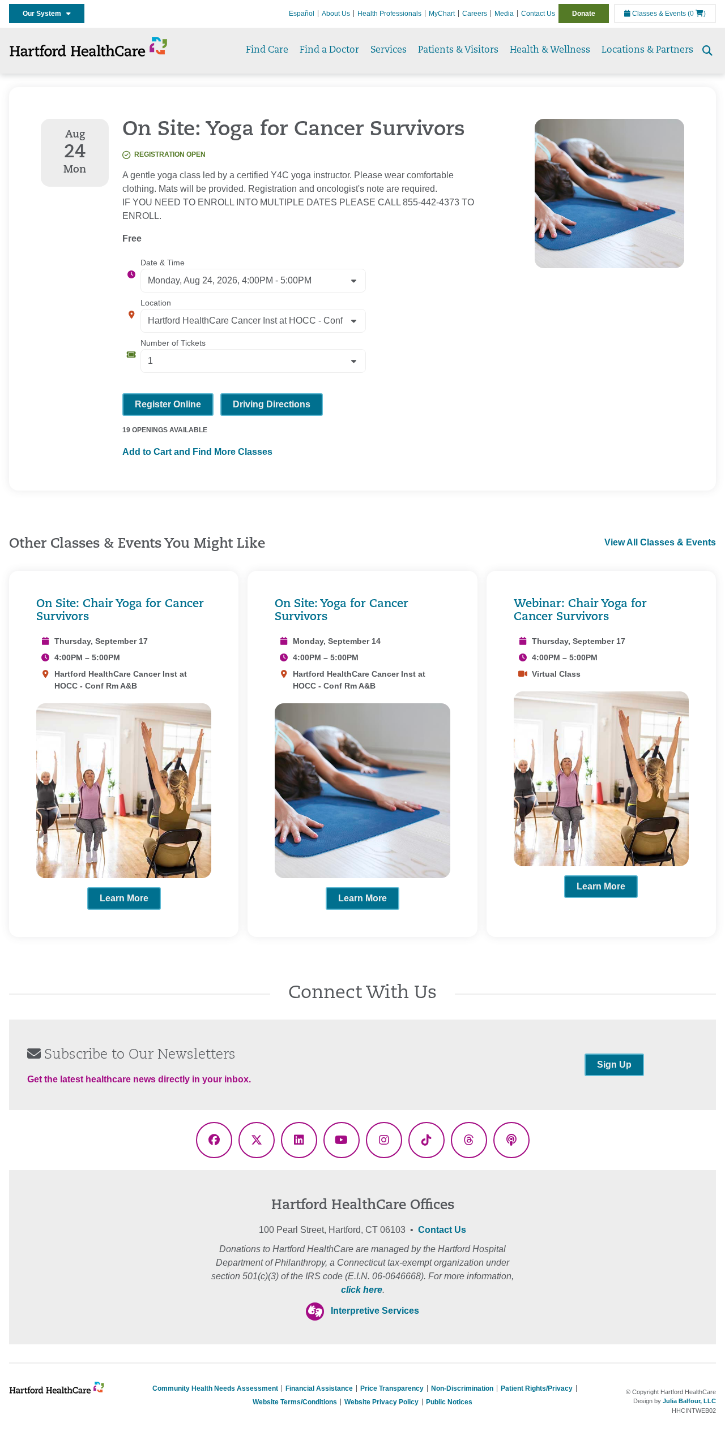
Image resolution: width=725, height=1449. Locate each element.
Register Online (168, 404)
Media (504, 14)
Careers (474, 14)
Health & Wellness (550, 50)
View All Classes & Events (660, 542)
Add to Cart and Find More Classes (197, 452)
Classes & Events (658, 14)
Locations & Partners (647, 50)
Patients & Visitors (458, 50)
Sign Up (614, 1064)
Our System (44, 14)
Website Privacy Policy (381, 1402)
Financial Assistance (319, 1388)
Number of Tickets (173, 342)
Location (155, 302)
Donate (583, 14)
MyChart (442, 14)
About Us (336, 14)
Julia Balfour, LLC (689, 1401)
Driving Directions (271, 404)
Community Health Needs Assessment (215, 1388)
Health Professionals (389, 14)
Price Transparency (392, 1388)
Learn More (124, 898)
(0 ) (697, 14)
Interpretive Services (375, 1310)
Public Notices (449, 1402)
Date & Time (162, 262)
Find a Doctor (329, 50)
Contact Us (538, 14)
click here (361, 1290)
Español (301, 14)
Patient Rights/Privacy (537, 1388)
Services (388, 50)
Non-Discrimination (462, 1388)
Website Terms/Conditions (295, 1402)
